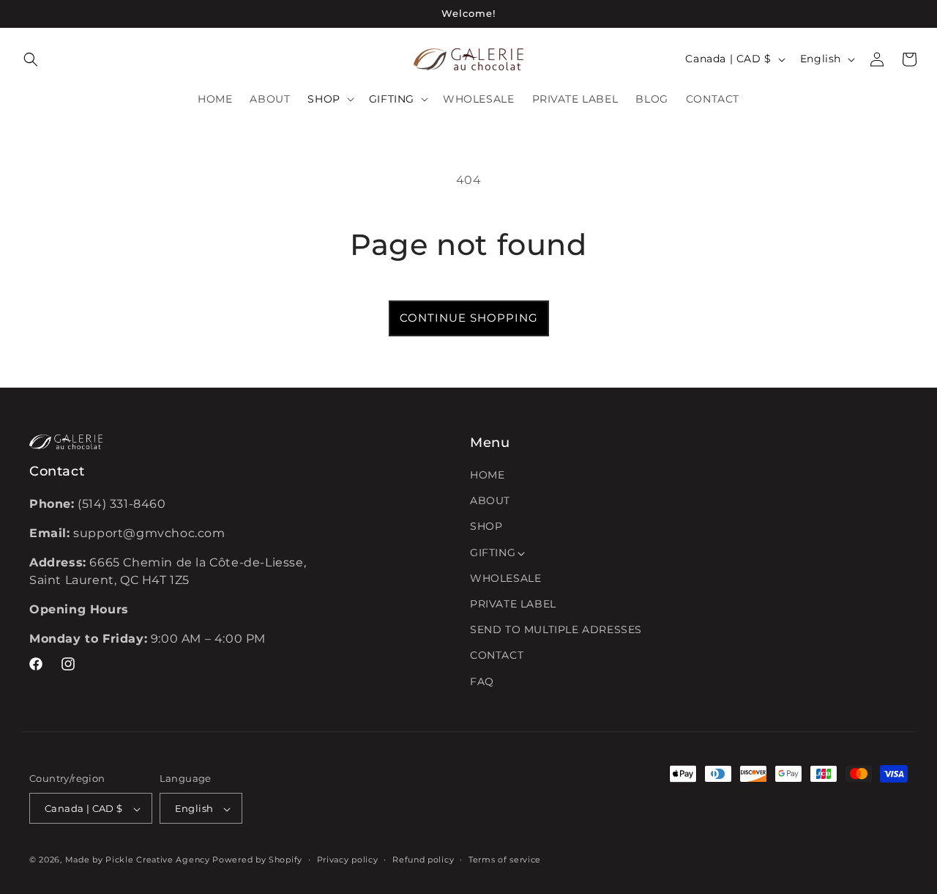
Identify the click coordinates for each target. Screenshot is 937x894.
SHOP (486, 526)
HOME (487, 474)
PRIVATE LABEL (513, 603)
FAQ (482, 681)
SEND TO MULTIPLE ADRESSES (556, 630)
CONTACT (496, 655)
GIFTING (492, 552)
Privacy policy (347, 859)
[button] (31, 59)
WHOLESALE (505, 578)
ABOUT (490, 501)
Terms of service (504, 859)
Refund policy (423, 859)
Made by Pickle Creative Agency (137, 860)
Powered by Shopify (257, 860)
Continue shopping (469, 318)
